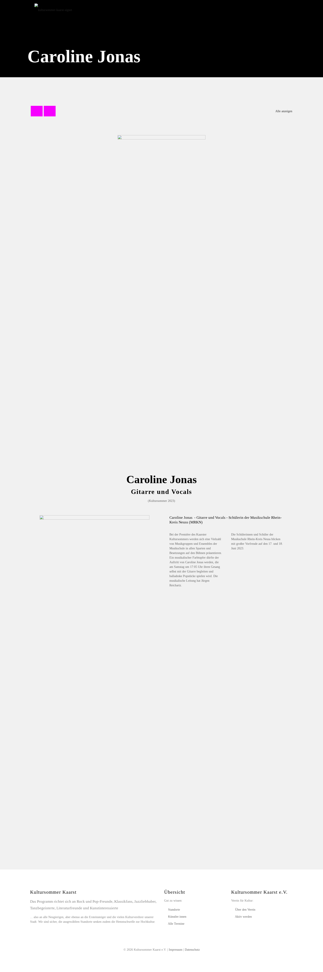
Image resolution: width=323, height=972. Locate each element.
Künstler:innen (177, 916)
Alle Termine (176, 923)
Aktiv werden (243, 916)
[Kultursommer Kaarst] (53, 10)
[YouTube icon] (161, 956)
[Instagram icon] (166, 956)
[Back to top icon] (302, 963)
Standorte (174, 909)
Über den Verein (245, 909)
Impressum (175, 949)
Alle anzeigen (283, 111)
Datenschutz (192, 949)
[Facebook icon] (157, 956)
